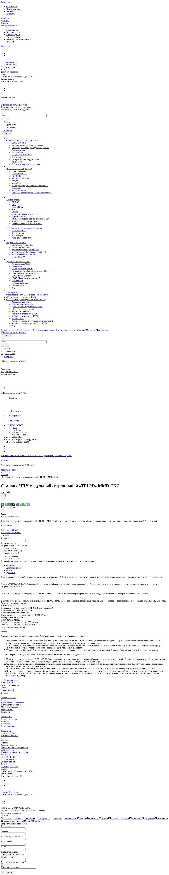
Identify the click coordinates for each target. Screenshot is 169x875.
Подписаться (7, 690)
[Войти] (2, 380)
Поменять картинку (10, 867)
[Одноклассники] (6, 504)
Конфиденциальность (11, 813)
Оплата (9, 570)
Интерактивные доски (11, 705)
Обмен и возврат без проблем (14, 747)
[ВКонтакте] (2, 504)
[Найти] (7, 118)
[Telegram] (28, 504)
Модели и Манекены (10, 707)
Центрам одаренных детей (18, 39)
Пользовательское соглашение (14, 752)
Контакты (10, 14)
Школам (10, 42)
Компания (5, 712)
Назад (15, 427)
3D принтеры (7, 709)
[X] (13, 504)
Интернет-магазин (9, 736)
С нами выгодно (8, 726)
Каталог (4, 693)
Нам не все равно (14, 9)
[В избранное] (3, 495)
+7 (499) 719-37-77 (9, 62)
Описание (10, 565)
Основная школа (8, 698)
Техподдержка (7, 750)
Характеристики (13, 568)
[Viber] (17, 504)
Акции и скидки (8, 733)
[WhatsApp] (21, 504)
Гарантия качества (9, 745)
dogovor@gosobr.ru (9, 72)
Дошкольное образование (12, 702)
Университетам (13, 37)
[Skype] (24, 504)
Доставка (10, 572)
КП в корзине (20, 545)
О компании (11, 7)
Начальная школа (9, 700)
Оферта (4, 815)
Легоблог (10, 11)
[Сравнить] (3, 498)
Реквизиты (6, 731)
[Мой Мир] (10, 504)
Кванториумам (13, 35)
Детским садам (13, 32)
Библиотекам (12, 30)
